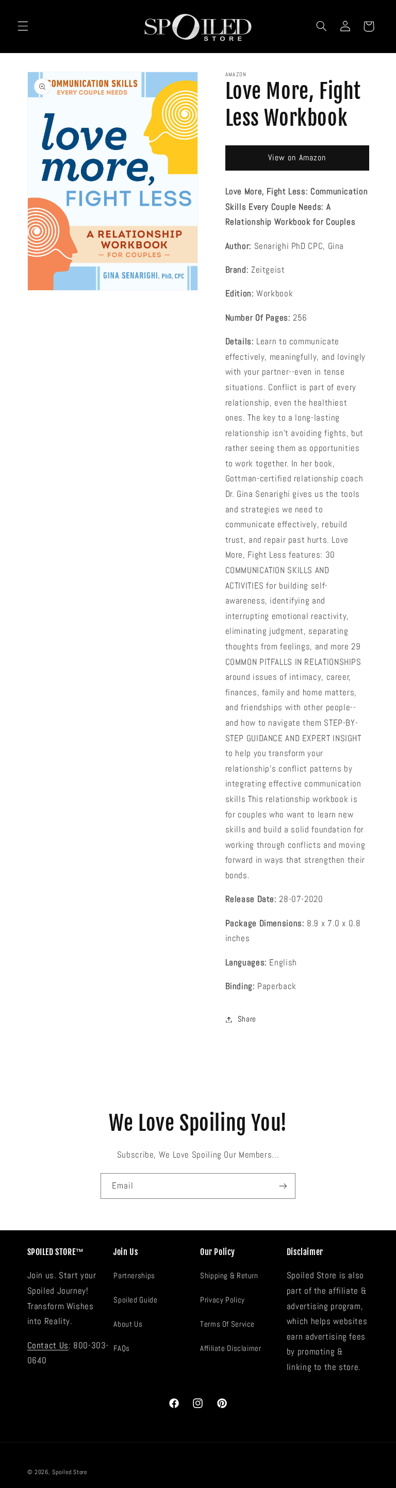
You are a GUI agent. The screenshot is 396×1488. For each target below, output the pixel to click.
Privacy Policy (222, 1300)
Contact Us (48, 1345)
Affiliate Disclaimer (230, 1348)
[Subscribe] (283, 1185)
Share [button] (247, 1019)
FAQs (121, 1348)
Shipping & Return (229, 1275)
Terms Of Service (227, 1324)
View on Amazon (297, 158)
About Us (127, 1324)
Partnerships (134, 1275)
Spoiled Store (69, 1472)
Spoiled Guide (135, 1300)
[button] (23, 26)
